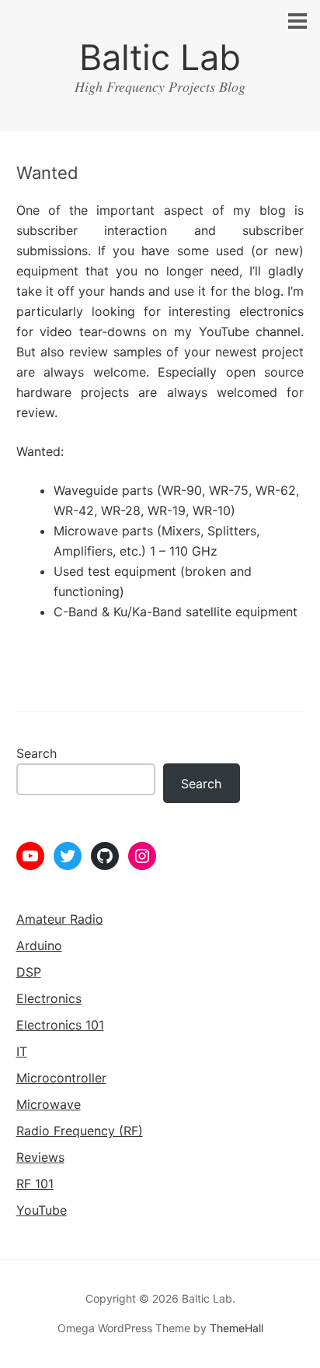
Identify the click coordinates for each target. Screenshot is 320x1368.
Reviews (40, 1157)
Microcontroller (61, 1078)
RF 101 (35, 1183)
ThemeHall (236, 1328)
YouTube (41, 1210)
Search (36, 753)
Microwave (48, 1104)
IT (21, 1051)
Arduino (39, 945)
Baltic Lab (160, 57)
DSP (28, 972)
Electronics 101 (60, 1025)
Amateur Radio (59, 919)
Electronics (49, 998)
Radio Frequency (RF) (79, 1130)
